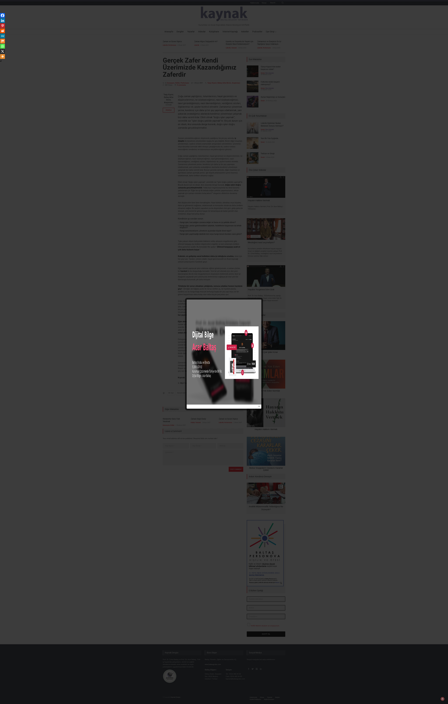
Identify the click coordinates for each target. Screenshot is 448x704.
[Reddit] (2, 30)
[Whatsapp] (2, 46)
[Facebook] (2, 15)
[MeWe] (2, 36)
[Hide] (1, 61)
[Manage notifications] (442, 699)
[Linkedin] (2, 20)
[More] (2, 56)
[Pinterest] (2, 25)
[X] (2, 51)
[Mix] (2, 41)
